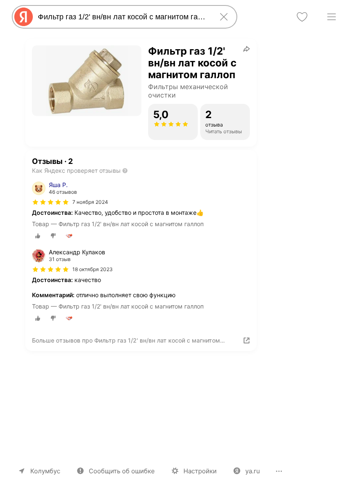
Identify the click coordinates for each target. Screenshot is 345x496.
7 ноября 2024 (90, 202)
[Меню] (331, 16)
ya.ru (252, 471)
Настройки (200, 471)
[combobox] (123, 17)
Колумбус (45, 471)
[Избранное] (302, 17)
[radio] (38, 236)
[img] (50, 202)
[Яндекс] (23, 17)
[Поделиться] (246, 48)
